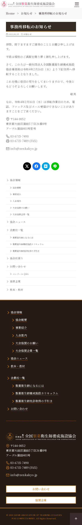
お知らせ (27, 13)
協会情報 (15, 180)
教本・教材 (16, 290)
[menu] (76, 4)
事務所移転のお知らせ (53, 13)
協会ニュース (18, 222)
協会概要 (17, 187)
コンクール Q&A (20, 273)
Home (11, 13)
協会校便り (16, 258)
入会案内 (17, 200)
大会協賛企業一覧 (21, 214)
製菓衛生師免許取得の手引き (26, 250)
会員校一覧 (16, 230)
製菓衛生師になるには (23, 237)
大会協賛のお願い (21, 207)
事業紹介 (17, 194)
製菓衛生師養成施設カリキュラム (28, 244)
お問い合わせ (18, 266)
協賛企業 (15, 281)
